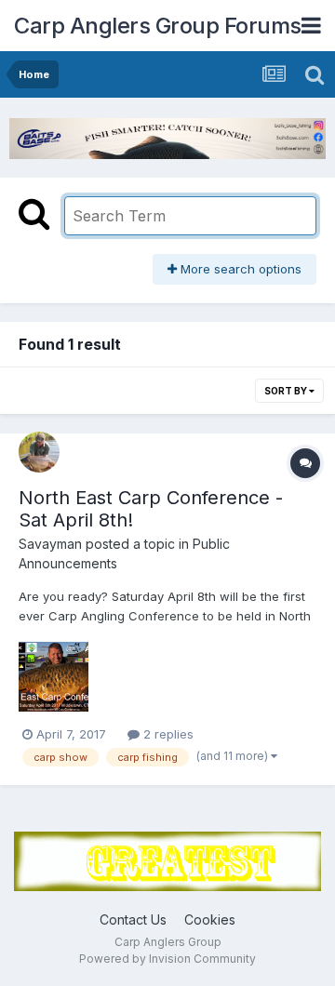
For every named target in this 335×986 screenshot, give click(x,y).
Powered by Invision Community (167, 959)
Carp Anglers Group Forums (158, 25)
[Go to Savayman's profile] (39, 452)
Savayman (50, 544)
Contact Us (133, 919)
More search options (239, 268)
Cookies (209, 919)
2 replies (167, 733)
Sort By (286, 390)
